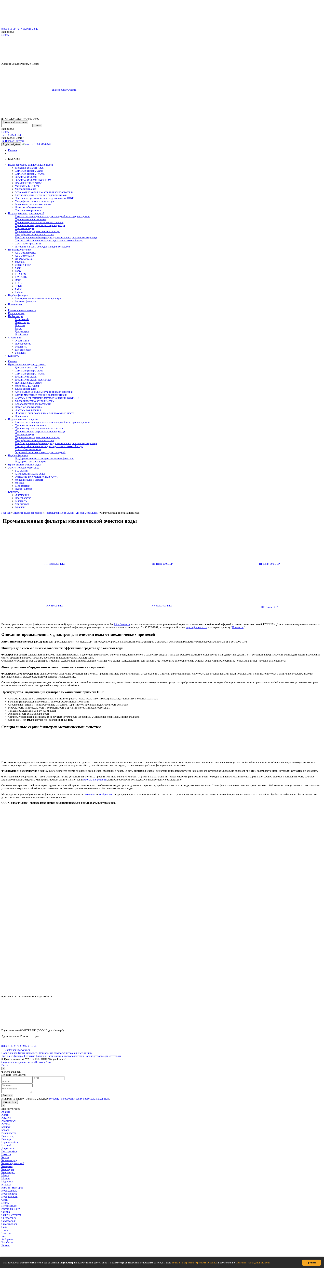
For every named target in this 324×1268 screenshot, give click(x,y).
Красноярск (8, 1172)
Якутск (5, 1245)
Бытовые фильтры (25, 301)
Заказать (7, 1095)
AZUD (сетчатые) (25, 255)
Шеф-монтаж (22, 485)
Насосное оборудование (29, 207)
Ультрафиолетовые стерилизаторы (34, 201)
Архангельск (8, 1120)
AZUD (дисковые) (25, 252)
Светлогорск (8, 1217)
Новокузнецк (9, 1190)
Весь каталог (15, 304)
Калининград (9, 1160)
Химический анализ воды (30, 473)
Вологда (6, 1139)
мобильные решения (95, 779)
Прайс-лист (21, 334)
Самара (5, 1211)
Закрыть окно (9, 1102)
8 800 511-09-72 (10, 28)
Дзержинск (7, 1148)
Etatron (19, 292)
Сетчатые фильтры (35, 1056)
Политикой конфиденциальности (253, 1262)
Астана (5, 1123)
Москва (5, 1178)
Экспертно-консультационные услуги (36, 476)
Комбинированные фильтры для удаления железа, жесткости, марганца (56, 237)
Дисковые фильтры (87, 512)
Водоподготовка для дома (23, 419)
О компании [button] (15, 337)
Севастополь (8, 1220)
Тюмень (5, 1233)
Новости (20, 325)
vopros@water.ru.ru (196, 627)
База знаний (22, 319)
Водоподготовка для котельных (33, 204)
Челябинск (7, 1242)
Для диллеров (23, 349)
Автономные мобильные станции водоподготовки (44, 192)
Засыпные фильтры (26, 176)
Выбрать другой (14, 140)
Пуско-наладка (23, 488)
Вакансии (20, 352)
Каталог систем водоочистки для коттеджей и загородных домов (52, 216)
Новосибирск (9, 1193)
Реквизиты (21, 346)
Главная (12, 150)
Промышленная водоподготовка (27, 364)
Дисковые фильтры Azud (29, 167)
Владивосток (8, 1133)
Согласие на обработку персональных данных (65, 1053)
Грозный (6, 1145)
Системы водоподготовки (27, 512)
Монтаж (19, 482)
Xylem (18, 289)
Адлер (5, 1114)
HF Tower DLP (269, 607)
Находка (6, 1184)
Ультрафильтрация (25, 188)
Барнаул (5, 1126)
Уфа (3, 1236)
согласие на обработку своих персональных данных (79, 1098)
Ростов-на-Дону (10, 1208)
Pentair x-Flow (23, 264)
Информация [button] (15, 316)
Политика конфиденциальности (19, 1053)
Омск (4, 1199)
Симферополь (9, 1224)
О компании (22, 340)
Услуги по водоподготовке (23, 467)
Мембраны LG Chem (27, 185)
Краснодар (7, 1169)
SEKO (18, 286)
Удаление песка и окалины (30, 219)
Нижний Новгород (12, 1187)
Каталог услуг (16, 313)
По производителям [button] (19, 249)
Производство (23, 343)
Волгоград (7, 1136)
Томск (4, 1230)
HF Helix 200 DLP (162, 563)
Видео (18, 328)
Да (2, 140)
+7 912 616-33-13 (28, 28)
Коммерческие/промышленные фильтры (38, 298)
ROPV (18, 282)
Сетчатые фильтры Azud (29, 170)
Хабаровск (7, 1239)
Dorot (18, 279)
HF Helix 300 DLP (269, 563)
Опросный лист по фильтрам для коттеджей (40, 452)
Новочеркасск (9, 1196)
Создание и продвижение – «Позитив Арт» (26, 1062)
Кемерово (6, 1166)
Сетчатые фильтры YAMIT (30, 173)
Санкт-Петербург (11, 1214)
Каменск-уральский (12, 1163)
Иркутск (6, 1154)
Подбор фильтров (18, 455)
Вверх (4, 1065)
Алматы (6, 1117)
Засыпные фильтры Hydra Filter (33, 179)
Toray (18, 270)
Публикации (22, 322)
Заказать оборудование (15, 122)
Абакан (5, 1111)
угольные (90, 794)
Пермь (5, 34)
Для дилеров (22, 331)
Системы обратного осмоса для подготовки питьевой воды (49, 240)
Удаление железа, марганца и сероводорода (40, 225)
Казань (5, 1157)
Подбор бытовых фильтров (30, 461)
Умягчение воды (24, 228)
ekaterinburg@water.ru (64, 89)
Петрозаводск (9, 1205)
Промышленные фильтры (59, 512)
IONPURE (21, 276)
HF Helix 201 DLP (55, 563)
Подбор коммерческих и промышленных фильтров (44, 458)
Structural (20, 261)
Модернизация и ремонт (29, 479)
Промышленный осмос (28, 182)
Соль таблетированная (28, 243)
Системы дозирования (28, 210)
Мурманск (7, 1181)
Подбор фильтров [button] (18, 295)
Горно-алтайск (9, 1142)
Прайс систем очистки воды (24, 464)
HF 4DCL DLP (54, 605)
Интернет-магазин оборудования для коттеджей (42, 246)
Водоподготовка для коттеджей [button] (26, 213)
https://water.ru (122, 624)
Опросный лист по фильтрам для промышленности (44, 413)
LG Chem (20, 273)
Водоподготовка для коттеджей (103, 1056)
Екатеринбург (9, 1151)
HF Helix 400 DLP (162, 605)
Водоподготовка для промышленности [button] (30, 164)
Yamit (18, 267)
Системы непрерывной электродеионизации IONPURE (47, 198)
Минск (5, 1175)
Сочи (4, 1227)
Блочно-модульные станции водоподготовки (41, 195)
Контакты (13, 355)
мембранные (106, 794)
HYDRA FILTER (24, 258)
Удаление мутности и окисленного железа (39, 222)
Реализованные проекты (22, 310)
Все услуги (21, 470)
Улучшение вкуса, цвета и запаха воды (37, 231)
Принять (311, 1262)
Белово (5, 1130)
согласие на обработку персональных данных (195, 1262)
